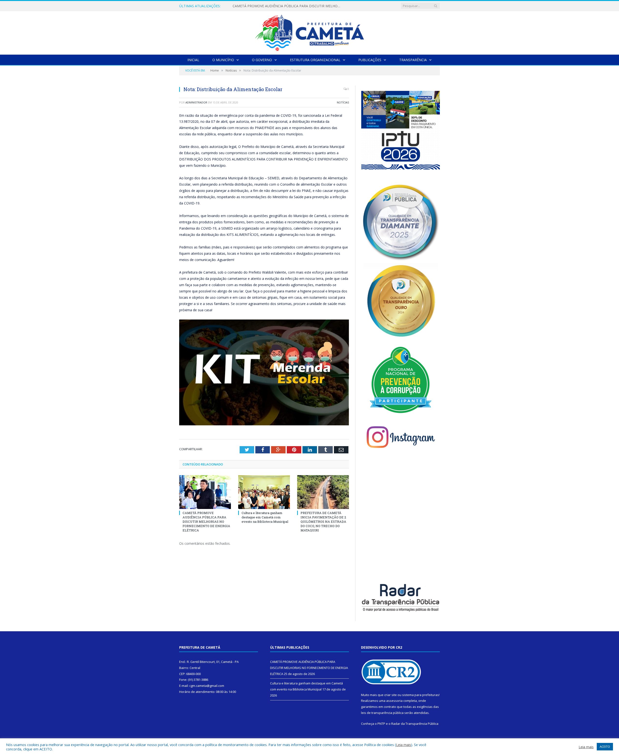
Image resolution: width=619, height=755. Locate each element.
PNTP (381, 723)
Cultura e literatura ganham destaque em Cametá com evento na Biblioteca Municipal (288, 6)
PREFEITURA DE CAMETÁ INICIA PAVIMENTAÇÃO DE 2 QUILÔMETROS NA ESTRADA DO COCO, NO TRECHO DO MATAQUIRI (323, 522)
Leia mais (403, 744)
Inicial (193, 60)
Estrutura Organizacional (315, 60)
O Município (223, 60)
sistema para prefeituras (420, 695)
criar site (390, 695)
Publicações (369, 60)
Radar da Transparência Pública (414, 723)
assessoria (394, 700)
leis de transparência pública (382, 713)
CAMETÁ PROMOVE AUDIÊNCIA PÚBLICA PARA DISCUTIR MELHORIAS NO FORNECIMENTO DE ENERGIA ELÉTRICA (206, 522)
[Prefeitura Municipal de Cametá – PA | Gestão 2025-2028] (309, 32)
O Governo (262, 60)
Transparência (413, 60)
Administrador (196, 102)
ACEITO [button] (605, 746)
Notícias (343, 102)
